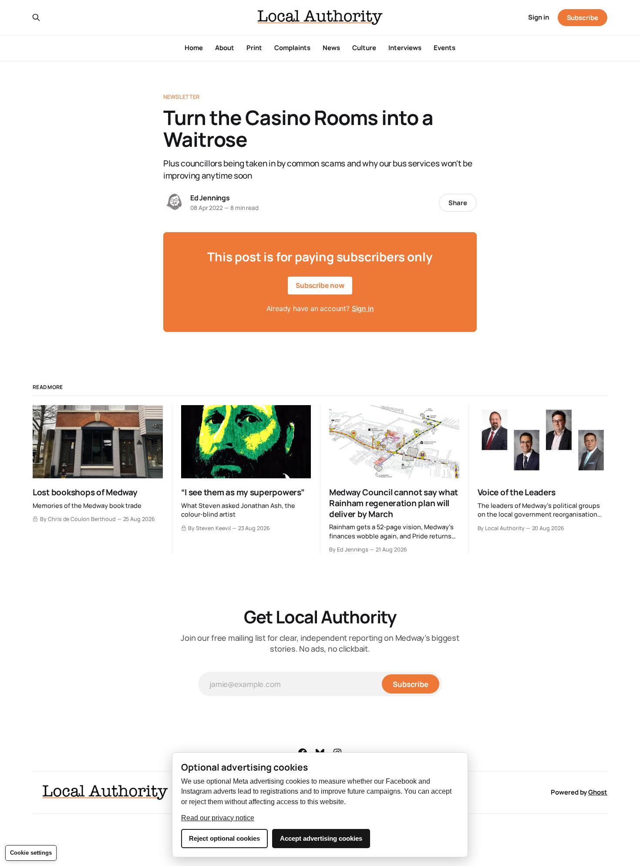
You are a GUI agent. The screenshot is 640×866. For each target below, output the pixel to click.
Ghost (597, 792)
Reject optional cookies (224, 838)
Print (254, 47)
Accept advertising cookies (321, 838)
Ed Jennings (210, 198)
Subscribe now (320, 285)
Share (457, 202)
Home (194, 47)
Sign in (538, 17)
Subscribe (582, 17)
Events (444, 47)
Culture (364, 47)
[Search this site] (36, 17)
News (331, 47)
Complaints (292, 47)
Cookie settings (31, 852)
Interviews (404, 47)
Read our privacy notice (217, 818)
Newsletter (181, 97)
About (224, 47)
